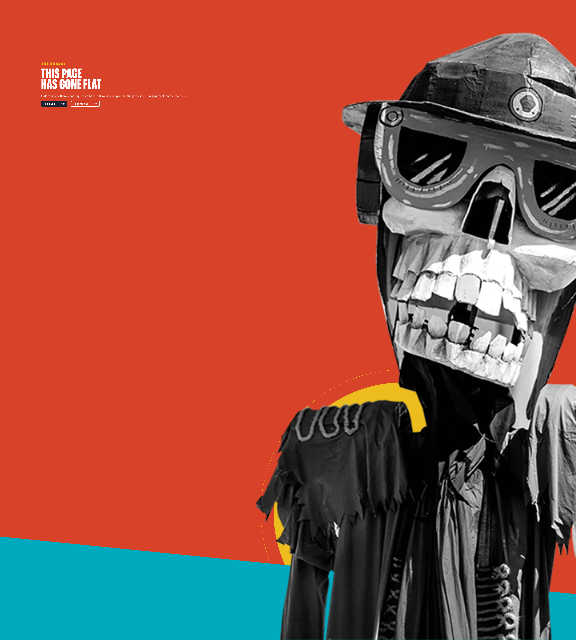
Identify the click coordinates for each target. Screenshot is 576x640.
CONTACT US (82, 104)
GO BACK (50, 104)
